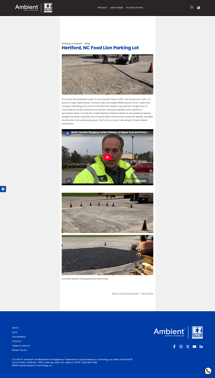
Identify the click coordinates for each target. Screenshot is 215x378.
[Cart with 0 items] (191, 7)
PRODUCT (102, 7)
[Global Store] (198, 7)
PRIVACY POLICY (19, 350)
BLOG (14, 332)
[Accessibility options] (3, 189)
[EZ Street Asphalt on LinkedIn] (201, 346)
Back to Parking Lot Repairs (125, 293)
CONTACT (17, 341)
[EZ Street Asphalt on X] (188, 346)
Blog (87, 43)
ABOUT (15, 327)
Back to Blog (147, 293)
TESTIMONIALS (19, 336)
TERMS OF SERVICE (21, 345)
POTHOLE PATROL (134, 7)
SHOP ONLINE (116, 7)
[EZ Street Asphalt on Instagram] (181, 346)
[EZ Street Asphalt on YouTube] (194, 346)
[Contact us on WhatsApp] (208, 371)
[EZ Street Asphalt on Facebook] (174, 346)
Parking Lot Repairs (72, 43)
